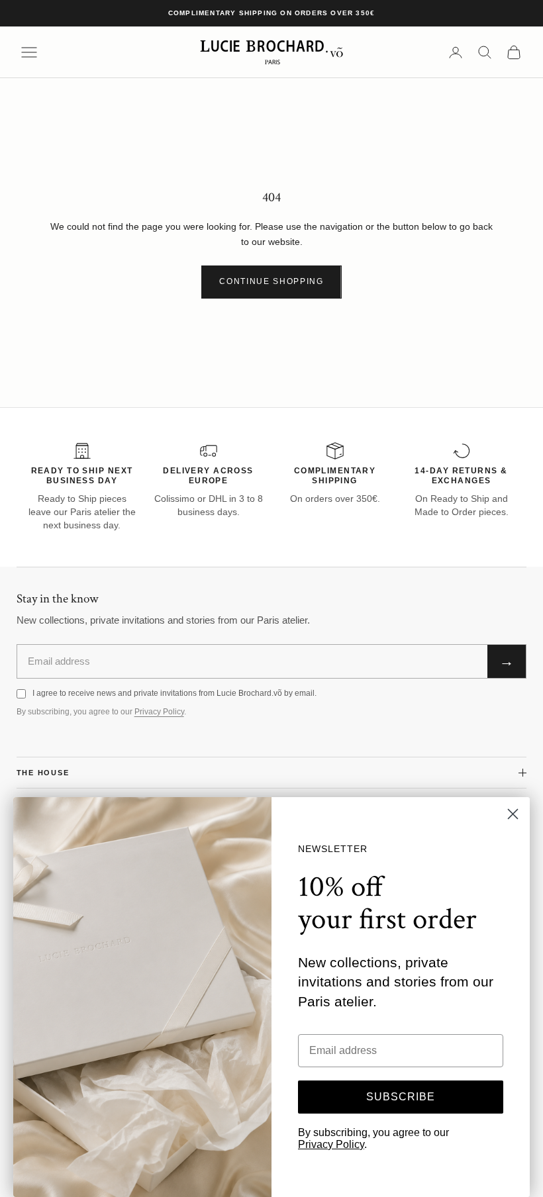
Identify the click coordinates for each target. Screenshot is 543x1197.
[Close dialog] (512, 814)
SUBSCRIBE (400, 1096)
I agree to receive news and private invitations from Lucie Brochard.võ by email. (174, 693)
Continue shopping (271, 281)
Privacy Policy (159, 711)
